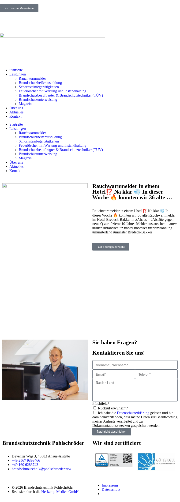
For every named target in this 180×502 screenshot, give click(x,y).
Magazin (25, 104)
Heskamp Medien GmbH (60, 492)
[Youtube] (31, 22)
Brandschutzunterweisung (38, 99)
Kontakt (15, 116)
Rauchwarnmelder (32, 78)
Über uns (16, 108)
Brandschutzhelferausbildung (40, 83)
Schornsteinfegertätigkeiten (39, 87)
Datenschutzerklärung (133, 413)
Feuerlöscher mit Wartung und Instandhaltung (52, 91)
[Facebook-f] (18, 22)
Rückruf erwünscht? (113, 408)
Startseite (16, 70)
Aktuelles (16, 112)
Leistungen (17, 74)
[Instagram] (6, 22)
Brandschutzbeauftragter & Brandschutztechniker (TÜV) (61, 95)
